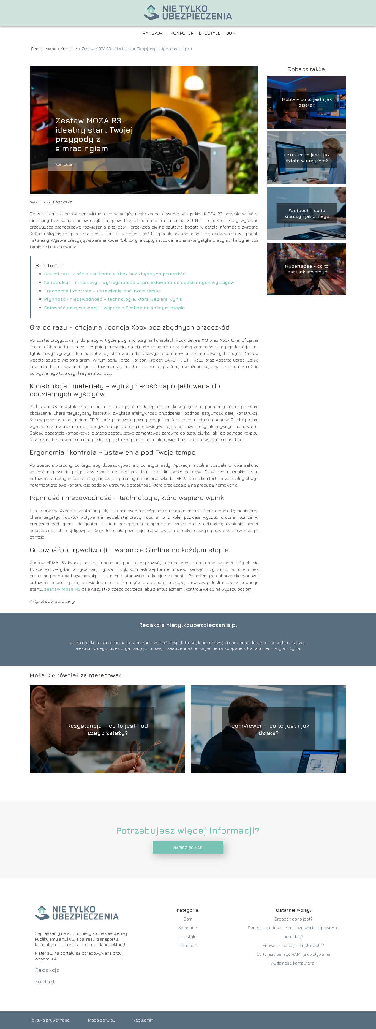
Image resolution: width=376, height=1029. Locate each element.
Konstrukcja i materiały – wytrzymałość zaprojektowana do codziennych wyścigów (139, 282)
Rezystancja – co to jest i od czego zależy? (107, 729)
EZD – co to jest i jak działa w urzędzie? (306, 157)
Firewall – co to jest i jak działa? (293, 945)
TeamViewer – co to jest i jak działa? (268, 729)
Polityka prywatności (50, 1019)
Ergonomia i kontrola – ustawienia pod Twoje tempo (102, 290)
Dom (231, 33)
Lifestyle (209, 33)
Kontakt (45, 981)
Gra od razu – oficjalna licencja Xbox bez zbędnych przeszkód (115, 273)
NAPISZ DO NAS (188, 847)
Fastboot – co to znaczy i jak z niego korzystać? (306, 213)
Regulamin (143, 1019)
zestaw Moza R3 (62, 589)
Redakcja (47, 969)
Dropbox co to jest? (293, 918)
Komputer (182, 33)
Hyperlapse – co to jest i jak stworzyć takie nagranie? (306, 269)
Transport (152, 33)
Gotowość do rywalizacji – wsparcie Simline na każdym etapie (114, 307)
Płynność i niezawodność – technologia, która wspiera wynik (113, 299)
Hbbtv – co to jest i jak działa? (307, 102)
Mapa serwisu (101, 1019)
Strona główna (44, 48)
